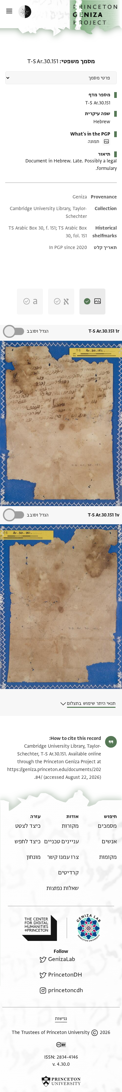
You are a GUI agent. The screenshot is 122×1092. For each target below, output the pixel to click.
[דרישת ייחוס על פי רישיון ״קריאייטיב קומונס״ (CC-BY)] (61, 1046)
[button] (96, 17)
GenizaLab (61, 959)
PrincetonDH (65, 975)
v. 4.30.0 (61, 1064)
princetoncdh (65, 990)
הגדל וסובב (37, 331)
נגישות (61, 1018)
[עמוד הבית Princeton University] (61, 1081)
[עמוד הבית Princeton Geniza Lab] (84, 928)
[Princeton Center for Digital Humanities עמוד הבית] (39, 928)
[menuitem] (107, 826)
